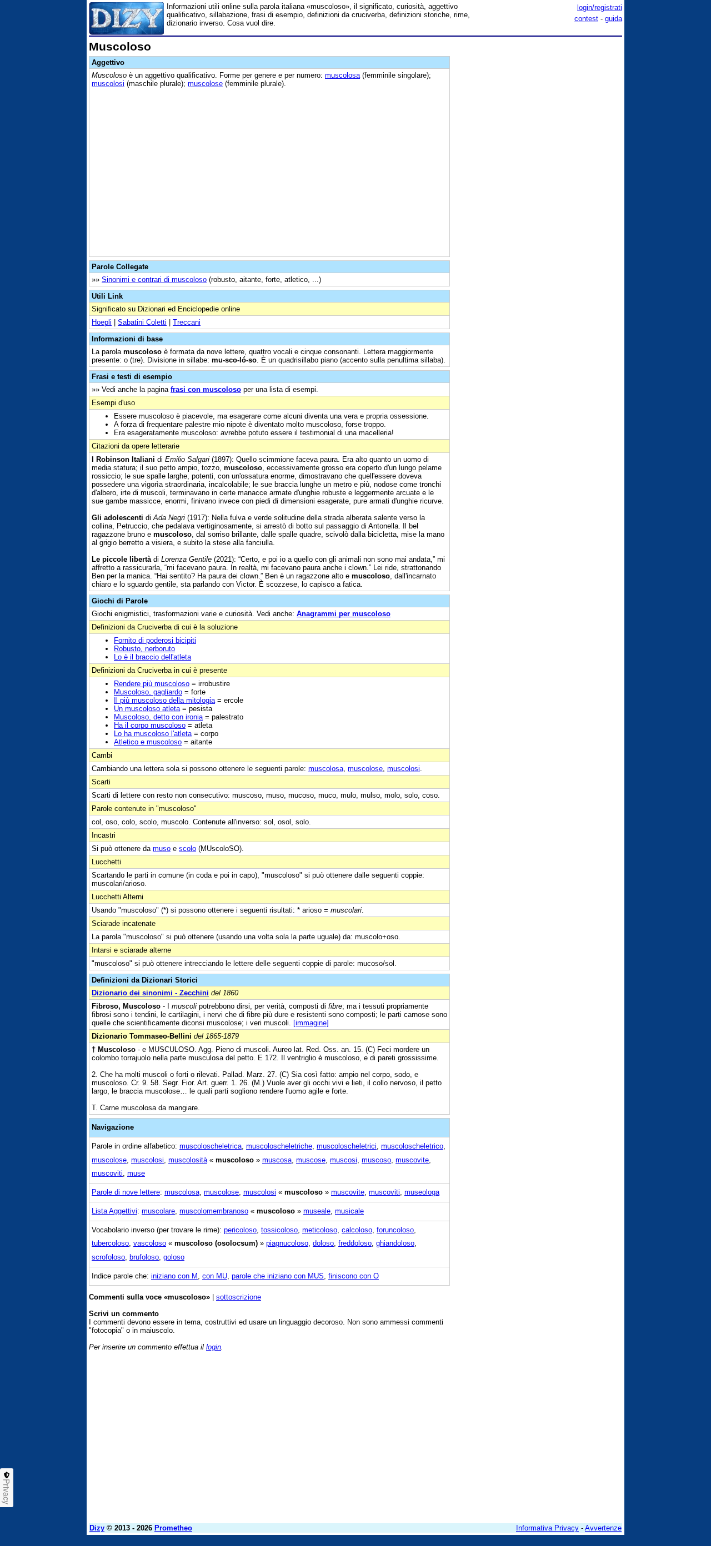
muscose (311, 1160)
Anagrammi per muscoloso (343, 614)
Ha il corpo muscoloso (150, 725)
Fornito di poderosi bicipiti (155, 640)
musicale (349, 1211)
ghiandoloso (395, 1243)
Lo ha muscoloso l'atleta (153, 733)
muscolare (158, 1211)
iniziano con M (174, 1276)
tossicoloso (279, 1230)
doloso (323, 1243)
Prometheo (173, 1528)
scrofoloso (108, 1257)
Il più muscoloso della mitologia (164, 700)
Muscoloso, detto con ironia (158, 717)
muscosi (343, 1160)
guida (613, 18)
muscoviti (107, 1173)
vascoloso (149, 1243)
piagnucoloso (287, 1243)
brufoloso (144, 1257)
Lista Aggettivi (114, 1211)
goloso (173, 1257)
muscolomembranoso (213, 1211)
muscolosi (108, 83)
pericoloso (240, 1230)
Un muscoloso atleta (147, 708)
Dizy (96, 1528)
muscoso (376, 1160)
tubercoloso (110, 1243)
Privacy (6, 1491)
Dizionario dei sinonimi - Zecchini (150, 993)
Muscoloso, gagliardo (148, 692)
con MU (214, 1276)
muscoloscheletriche (279, 1146)
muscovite (412, 1160)
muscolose (205, 83)
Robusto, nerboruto (144, 648)
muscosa (277, 1160)
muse (136, 1173)
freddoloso (355, 1243)
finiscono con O (353, 1276)
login (213, 1347)
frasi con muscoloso (206, 389)
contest (586, 18)
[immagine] (311, 1023)
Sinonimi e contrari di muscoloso (154, 279)
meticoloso (319, 1230)
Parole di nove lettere (126, 1192)
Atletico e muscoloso (148, 742)
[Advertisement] (538, 207)
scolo (187, 848)
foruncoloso (395, 1230)
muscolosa (342, 75)
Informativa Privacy (547, 1528)
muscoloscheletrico (412, 1146)
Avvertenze (603, 1528)
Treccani (187, 322)
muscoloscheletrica (210, 1146)
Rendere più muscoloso (151, 683)
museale (317, 1211)
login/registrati (599, 7)
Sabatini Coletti (142, 322)
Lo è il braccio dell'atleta (152, 657)
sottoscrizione (238, 1297)
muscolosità (187, 1160)
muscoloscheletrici (347, 1146)
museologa (421, 1192)
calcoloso (357, 1230)
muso (162, 848)
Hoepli (102, 322)
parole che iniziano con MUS (278, 1276)
